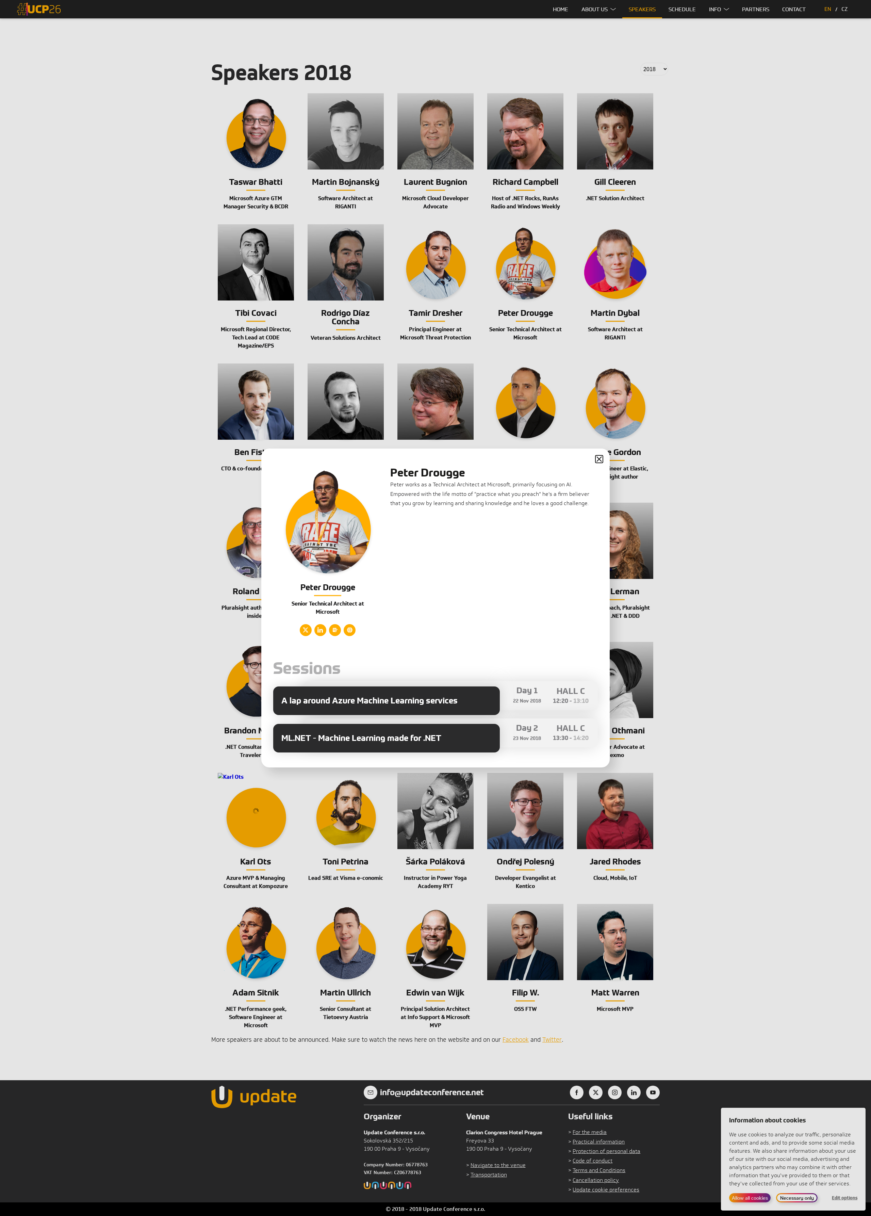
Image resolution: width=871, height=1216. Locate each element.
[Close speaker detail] (599, 459)
